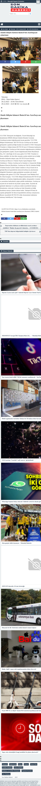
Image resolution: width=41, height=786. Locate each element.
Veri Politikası (6, 774)
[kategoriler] (39, 24)
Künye (20, 764)
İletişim (26, 764)
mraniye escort (26, 783)
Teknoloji (13, 29)
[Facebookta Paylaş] (5, 62)
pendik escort (3, 783)
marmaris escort (4, 785)
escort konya (12, 785)
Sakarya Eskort (11, 782)
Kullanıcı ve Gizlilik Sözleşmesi (11, 770)
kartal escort (11, 783)
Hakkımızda (13, 764)
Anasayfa (4, 764)
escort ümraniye (12, 781)
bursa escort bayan (30, 781)
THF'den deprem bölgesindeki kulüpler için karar (20, 231)
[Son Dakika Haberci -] (20, 7)
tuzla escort (19, 782)
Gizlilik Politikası (7, 767)
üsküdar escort (4, 781)
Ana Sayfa (5, 29)
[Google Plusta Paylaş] (25, 62)
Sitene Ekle (34, 764)
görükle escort (21, 781)
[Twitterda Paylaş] (15, 62)
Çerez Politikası (18, 767)
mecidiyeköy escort (35, 785)
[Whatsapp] (36, 62)
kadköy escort (18, 783)
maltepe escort (34, 782)
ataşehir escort (26, 782)
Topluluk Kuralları (27, 770)
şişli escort (26, 785)
